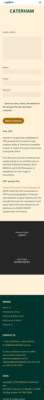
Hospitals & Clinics (11, 311)
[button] (40, 2)
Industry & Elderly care (13, 316)
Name (6, 67)
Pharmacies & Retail (12, 320)
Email (6, 78)
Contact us (8, 324)
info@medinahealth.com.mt (17, 345)
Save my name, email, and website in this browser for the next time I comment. (21, 107)
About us (7, 307)
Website (6, 90)
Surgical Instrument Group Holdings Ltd (21, 188)
